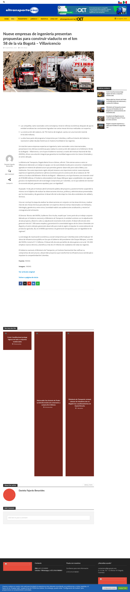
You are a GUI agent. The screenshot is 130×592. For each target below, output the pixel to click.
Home (6, 19)
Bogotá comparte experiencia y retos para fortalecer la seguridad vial (115, 125)
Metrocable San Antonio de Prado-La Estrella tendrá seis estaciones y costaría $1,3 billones (48, 403)
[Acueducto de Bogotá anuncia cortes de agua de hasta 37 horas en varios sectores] (100, 118)
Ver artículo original (27, 272)
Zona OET (54, 19)
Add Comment (9, 174)
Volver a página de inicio (28, 277)
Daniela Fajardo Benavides (9, 165)
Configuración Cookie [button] (109, 588)
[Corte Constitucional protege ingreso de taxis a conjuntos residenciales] (100, 94)
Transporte (22, 19)
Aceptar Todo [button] (122, 588)
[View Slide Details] (92, 10)
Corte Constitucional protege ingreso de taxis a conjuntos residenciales (17, 339)
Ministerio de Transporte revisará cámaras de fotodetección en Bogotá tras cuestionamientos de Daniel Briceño (80, 403)
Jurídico (34, 19)
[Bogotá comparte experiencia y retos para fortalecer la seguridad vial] (100, 126)
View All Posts (88, 485)
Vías (12, 19)
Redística (44, 19)
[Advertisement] (9, 123)
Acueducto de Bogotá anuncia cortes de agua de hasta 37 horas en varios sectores (115, 118)
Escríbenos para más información (77, 568)
